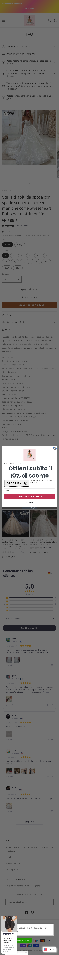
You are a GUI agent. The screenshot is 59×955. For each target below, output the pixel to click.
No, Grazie (29, 502)
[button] (16, 483)
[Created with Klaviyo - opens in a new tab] (29, 508)
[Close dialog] (55, 448)
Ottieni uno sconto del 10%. (29, 496)
